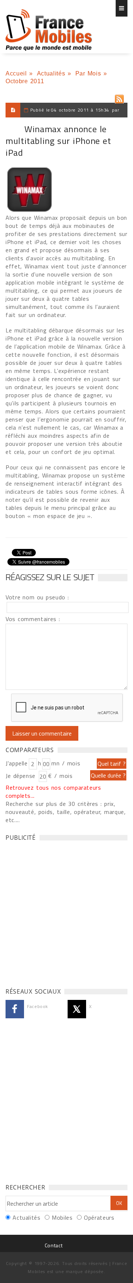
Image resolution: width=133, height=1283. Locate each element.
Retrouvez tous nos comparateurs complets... (53, 791)
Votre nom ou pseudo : (37, 597)
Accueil (16, 73)
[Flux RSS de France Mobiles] (119, 97)
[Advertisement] (66, 912)
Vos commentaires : (33, 619)
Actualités (51, 73)
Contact (53, 1245)
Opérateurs (99, 1217)
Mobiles (62, 1217)
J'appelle (17, 763)
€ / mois (60, 776)
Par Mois (88, 73)
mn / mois (65, 763)
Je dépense (22, 776)
